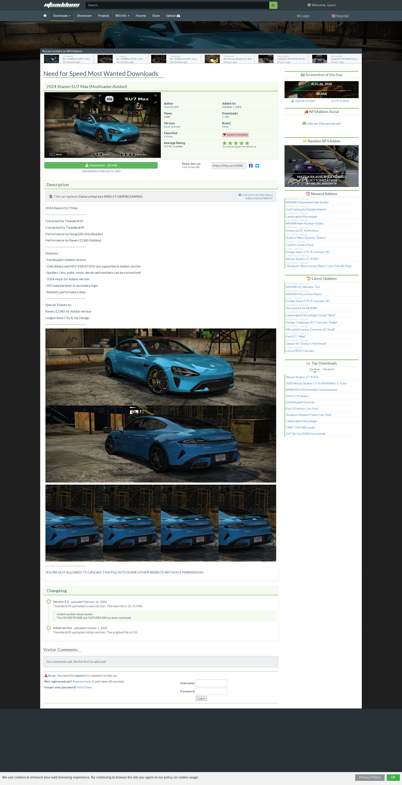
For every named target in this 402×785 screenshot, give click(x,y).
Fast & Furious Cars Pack (302, 408)
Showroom (84, 15)
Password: (187, 691)
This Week (314, 369)
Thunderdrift (171, 107)
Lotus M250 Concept (300, 350)
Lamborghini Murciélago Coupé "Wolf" (311, 315)
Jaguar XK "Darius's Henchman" (306, 343)
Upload (170, 15)
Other (225, 126)
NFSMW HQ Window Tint (303, 287)
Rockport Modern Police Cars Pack (308, 415)
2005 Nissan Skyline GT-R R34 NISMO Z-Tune (316, 383)
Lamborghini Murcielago (301, 216)
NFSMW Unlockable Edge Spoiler (307, 202)
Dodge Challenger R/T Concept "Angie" (312, 322)
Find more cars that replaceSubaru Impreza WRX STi (257, 196)
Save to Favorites (237, 134)
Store (156, 15)
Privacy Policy (369, 777)
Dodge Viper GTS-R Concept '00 (307, 252)
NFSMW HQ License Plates (304, 294)
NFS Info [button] (121, 15)
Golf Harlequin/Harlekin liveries (306, 209)
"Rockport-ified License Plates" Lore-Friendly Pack (319, 266)
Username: (187, 683)
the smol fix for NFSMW (301, 308)
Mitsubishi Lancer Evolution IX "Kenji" (310, 329)
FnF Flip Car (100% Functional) (305, 433)
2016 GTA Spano (297, 396)
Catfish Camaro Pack (299, 245)
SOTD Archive (340, 101)
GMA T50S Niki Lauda (300, 427)
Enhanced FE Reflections (302, 230)
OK (393, 777)
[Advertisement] (322, 475)
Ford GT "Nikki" (296, 336)
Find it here (84, 687)
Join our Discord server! (323, 123)
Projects (103, 15)
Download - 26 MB (103, 165)
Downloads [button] (60, 15)
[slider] (236, 143)
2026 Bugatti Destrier (300, 402)
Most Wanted (172, 126)
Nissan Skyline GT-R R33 (302, 259)
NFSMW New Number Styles (304, 223)
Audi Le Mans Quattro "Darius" (306, 237)
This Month (328, 369)
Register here (82, 681)
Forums (141, 15)
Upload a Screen (304, 101)
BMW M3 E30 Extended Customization (311, 389)
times (168, 136)
